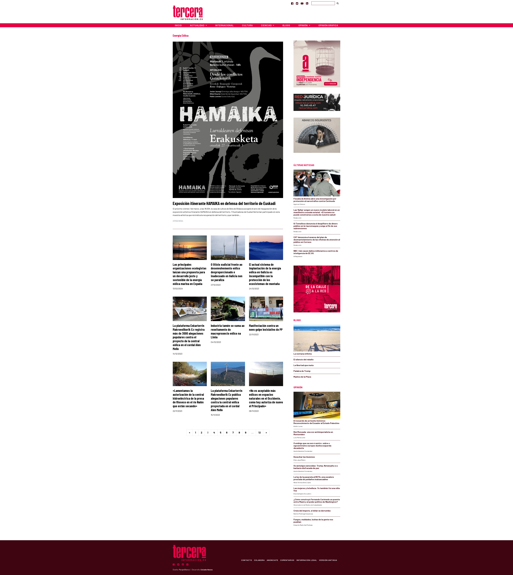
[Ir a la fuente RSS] (307, 3)
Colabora (259, 560)
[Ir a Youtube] (302, 3)
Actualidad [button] (197, 25)
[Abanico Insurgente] (317, 136)
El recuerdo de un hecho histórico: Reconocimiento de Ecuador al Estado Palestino (316, 422)
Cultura (247, 25)
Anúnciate (272, 560)
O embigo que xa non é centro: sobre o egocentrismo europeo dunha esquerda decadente (312, 445)
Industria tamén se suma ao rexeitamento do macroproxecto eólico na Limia (227, 331)
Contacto (246, 560)
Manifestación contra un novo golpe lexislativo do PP (266, 327)
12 (259, 432)
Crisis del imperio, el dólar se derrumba (312, 510)
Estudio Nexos (207, 570)
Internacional (224, 25)
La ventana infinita (303, 354)
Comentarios (287, 560)
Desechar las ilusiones (304, 457)
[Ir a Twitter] (297, 3)
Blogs (286, 25)
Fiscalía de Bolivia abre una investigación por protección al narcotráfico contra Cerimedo (315, 199)
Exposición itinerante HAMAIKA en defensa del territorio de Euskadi (224, 203)
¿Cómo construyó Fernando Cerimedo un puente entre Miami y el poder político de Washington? (317, 500)
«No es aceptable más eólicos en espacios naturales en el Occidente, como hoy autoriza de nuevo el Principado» (266, 398)
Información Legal (306, 560)
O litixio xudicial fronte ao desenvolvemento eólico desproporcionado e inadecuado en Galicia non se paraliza (226, 272)
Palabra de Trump (302, 371)
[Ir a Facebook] (292, 3)
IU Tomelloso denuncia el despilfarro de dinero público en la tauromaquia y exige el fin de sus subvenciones (316, 226)
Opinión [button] (303, 25)
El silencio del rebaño (304, 359)
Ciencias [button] (266, 25)
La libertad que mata (304, 365)
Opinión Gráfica (328, 25)
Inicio (178, 25)
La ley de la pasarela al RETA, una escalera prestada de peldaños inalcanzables (314, 478)
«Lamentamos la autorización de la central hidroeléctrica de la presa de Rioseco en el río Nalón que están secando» (188, 398)
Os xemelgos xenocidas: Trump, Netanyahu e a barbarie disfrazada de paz (316, 466)
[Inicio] (188, 12)
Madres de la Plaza (302, 377)
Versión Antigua (328, 560)
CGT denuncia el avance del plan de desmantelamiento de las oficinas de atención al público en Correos (317, 239)
